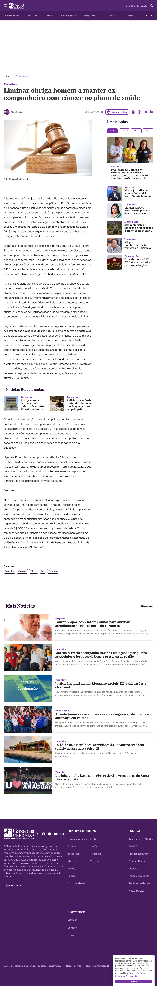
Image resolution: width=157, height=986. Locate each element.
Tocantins (32, 15)
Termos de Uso (73, 965)
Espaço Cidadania (139, 876)
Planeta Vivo (136, 868)
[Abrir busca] (151, 6)
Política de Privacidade (97, 965)
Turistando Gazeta (139, 883)
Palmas (72, 846)
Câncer (34, 571)
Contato (72, 927)
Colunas (134, 831)
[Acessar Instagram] (44, 834)
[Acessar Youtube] (56, 834)
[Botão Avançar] (151, 16)
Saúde (94, 846)
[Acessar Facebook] (50, 834)
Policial (133, 846)
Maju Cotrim (17, 112)
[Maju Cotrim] (7, 112)
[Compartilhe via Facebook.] (133, 112)
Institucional (77, 912)
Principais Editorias (82, 831)
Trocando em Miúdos (141, 839)
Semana (124, 131)
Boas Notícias (91, 15)
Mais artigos (147, 606)
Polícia (71, 876)
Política (49, 15)
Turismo (110, 15)
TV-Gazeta (127, 15)
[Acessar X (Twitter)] (37, 834)
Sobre (71, 935)
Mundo (72, 861)
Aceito (133, 981)
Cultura (94, 839)
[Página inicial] (19, 833)
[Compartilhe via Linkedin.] (151, 112)
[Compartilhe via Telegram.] (145, 112)
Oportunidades (68, 15)
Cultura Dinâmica (139, 853)
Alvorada (22, 571)
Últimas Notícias (11, 15)
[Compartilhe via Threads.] (139, 112)
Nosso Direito (136, 890)
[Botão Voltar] (146, 16)
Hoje (112, 131)
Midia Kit (73, 920)
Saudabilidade (137, 861)
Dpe (43, 571)
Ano (148, 131)
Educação (95, 853)
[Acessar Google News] (62, 834)
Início (7, 76)
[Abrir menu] (5, 5)
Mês (136, 131)
